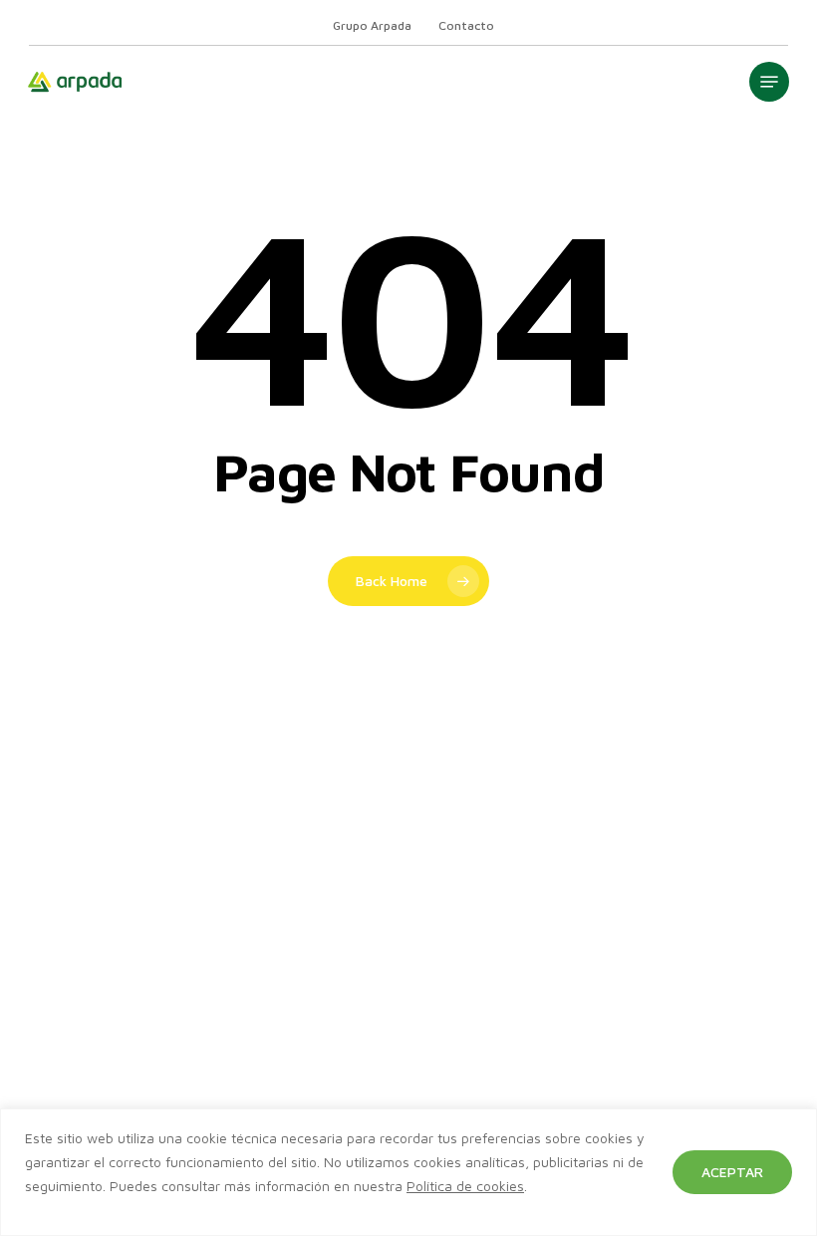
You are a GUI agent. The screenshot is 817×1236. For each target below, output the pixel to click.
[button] (769, 82)
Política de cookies (465, 1185)
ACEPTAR (732, 1171)
